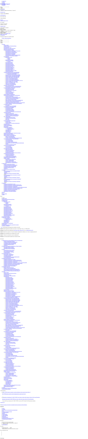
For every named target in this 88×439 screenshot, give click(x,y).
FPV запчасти (8, 344)
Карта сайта (4, 416)
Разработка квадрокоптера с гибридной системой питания (13, 263)
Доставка (3, 2)
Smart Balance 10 (8, 130)
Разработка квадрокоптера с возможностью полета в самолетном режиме (15, 187)
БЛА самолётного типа (7, 47)
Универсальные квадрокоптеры (11, 369)
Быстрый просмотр (7, 171)
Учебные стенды (6, 46)
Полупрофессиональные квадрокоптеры (10, 156)
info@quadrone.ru (3, 15)
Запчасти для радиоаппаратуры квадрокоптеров (13, 111)
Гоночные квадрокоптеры (10, 89)
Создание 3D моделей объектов (9, 257)
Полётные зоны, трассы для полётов (9, 48)
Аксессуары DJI (8, 146)
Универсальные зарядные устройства (12, 114)
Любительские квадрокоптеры (9, 153)
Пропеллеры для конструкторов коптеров (12, 101)
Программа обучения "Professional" (9, 248)
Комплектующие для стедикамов (11, 330)
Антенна (3, 387)
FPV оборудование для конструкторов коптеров (13, 325)
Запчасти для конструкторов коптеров (12, 321)
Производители (4, 414)
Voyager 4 (9, 61)
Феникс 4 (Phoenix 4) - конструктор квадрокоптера (14, 103)
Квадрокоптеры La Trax (9, 66)
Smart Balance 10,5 (9, 129)
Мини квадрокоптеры (9, 149)
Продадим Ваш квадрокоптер (8, 251)
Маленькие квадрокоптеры (10, 150)
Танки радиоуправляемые (8, 125)
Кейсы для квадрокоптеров (10, 136)
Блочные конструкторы (7, 124)
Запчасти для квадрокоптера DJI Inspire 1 (12, 79)
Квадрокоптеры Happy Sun (10, 67)
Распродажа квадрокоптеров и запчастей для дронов (10, 224)
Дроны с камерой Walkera (10, 160)
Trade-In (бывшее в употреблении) (9, 94)
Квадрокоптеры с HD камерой (10, 53)
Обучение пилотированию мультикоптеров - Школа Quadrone (11, 246)
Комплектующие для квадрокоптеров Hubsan (13, 74)
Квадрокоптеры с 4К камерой (10, 54)
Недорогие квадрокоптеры (10, 316)
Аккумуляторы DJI (9, 139)
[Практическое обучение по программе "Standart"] (12, 170)
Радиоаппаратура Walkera (10, 107)
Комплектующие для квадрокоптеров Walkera (13, 75)
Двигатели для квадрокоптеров (11, 83)
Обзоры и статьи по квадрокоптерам (9, 268)
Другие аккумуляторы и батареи (11, 144)
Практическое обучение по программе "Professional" (12, 181)
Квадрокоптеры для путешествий (11, 90)
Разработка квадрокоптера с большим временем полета (12, 184)
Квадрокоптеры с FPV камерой (11, 51)
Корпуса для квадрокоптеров (10, 307)
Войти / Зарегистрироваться (6, 38)
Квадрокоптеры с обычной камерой (11, 52)
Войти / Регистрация (3, 34)
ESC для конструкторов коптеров (11, 99)
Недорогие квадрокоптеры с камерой (12, 55)
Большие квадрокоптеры (10, 365)
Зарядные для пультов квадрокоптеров (12, 115)
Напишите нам (2, 12)
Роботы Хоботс (6, 45)
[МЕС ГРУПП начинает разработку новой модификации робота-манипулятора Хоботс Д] (16, 392)
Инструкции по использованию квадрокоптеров (11, 269)
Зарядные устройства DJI (10, 113)
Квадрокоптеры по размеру (8, 148)
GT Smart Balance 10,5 (7, 218)
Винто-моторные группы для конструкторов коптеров (14, 100)
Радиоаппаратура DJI (9, 108)
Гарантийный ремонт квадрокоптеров (10, 166)
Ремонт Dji (5, 168)
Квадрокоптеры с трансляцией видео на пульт (13, 292)
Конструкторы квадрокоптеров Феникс (8, 199)
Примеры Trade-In (7, 252)
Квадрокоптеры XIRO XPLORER (11, 70)
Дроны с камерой (6, 158)
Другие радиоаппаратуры (10, 110)
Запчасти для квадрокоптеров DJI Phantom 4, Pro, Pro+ (14, 80)
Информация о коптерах (6, 266)
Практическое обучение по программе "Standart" (11, 173)
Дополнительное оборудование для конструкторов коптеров (15, 102)
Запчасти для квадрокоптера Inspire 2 (11, 78)
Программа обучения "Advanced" (9, 247)
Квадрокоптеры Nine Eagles (8, 213)
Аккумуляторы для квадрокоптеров (11, 355)
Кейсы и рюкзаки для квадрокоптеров (10, 135)
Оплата (3, 408)
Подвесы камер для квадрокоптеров (9, 120)
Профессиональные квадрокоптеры (9, 157)
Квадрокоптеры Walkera (9, 60)
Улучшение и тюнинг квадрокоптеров (10, 165)
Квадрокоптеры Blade (9, 62)
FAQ (3, 410)
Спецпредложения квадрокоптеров (9, 87)
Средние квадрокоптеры (10, 364)
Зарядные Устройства (7, 112)
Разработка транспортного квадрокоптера (10, 189)
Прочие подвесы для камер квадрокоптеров (13, 123)
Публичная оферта (5, 417)
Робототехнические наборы (8, 133)
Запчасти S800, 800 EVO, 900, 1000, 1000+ (12, 77)
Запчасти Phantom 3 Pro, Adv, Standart (12, 81)
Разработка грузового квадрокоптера (10, 190)
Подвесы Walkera (8, 122)
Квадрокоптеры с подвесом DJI (11, 159)
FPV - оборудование (7, 116)
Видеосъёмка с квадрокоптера (8, 254)
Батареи (7, 143)
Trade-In (3, 249)
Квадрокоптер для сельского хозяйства (10, 191)
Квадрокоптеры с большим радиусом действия (13, 152)
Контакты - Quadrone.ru (6, 225)
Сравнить (5, 172)
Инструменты (6, 126)
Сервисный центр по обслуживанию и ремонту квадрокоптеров (12, 240)
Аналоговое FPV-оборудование (11, 118)
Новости (3, 413)
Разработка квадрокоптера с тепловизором (10, 186)
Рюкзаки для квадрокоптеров (10, 137)
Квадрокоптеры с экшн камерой (11, 161)
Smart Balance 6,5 (8, 131)
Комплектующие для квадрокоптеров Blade (12, 76)
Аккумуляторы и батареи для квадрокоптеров (9, 388)
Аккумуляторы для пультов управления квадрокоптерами (15, 356)
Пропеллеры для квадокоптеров (11, 84)
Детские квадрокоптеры (9, 93)
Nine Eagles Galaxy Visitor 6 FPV (19, 230)
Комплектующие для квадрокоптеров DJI (12, 298)
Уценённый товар (8, 91)
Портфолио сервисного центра (9, 167)
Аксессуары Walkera (9, 360)
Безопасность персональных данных (8, 418)
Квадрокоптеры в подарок (10, 88)
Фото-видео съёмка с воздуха (6, 253)
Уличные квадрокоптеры (10, 155)
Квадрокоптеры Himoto (9, 68)
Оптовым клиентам (5, 412)
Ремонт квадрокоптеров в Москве (9, 164)
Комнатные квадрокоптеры (10, 154)
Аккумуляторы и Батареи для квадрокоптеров (11, 138)
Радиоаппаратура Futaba (9, 109)
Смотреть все (2, 402)
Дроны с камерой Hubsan (10, 374)
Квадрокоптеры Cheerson (10, 64)
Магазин (3, 271)
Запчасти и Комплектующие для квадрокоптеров (11, 72)
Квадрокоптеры (6, 56)
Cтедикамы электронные (8, 104)
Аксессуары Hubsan (9, 147)
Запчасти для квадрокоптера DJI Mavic (12, 302)
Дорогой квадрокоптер (9, 92)
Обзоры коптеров (5, 415)
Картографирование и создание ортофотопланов (11, 256)
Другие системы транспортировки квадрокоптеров (14, 351)
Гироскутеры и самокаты (8, 127)
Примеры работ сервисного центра (9, 169)
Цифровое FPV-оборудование (10, 117)
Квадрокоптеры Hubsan (7, 204)
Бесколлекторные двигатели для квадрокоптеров (13, 86)
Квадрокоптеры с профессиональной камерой (13, 296)
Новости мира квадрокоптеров (9, 267)
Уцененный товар (7, 376)
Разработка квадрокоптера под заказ (9, 259)
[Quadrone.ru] (2, 9)
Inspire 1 (9, 58)
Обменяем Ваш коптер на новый (9, 250)
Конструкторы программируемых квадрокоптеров (12, 95)
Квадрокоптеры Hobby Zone (10, 65)
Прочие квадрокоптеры (9, 71)
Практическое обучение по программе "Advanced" (12, 177)
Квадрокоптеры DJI (9, 57)
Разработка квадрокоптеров (6, 258)
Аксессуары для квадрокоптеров (9, 145)
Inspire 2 (9, 59)
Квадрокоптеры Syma (9, 63)
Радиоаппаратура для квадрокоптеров (10, 106)
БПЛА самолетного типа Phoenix (9, 134)
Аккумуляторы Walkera (9, 141)
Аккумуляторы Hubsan (9, 140)
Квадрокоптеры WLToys (8, 208)
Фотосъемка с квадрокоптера (8, 255)
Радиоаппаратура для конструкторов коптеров (13, 97)
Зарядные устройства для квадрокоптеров (12, 339)
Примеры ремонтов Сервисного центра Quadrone (12, 270)
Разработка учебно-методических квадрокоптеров (12, 188)
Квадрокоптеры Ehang (9, 69)
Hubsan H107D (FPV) (29, 230)
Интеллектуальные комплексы (9, 49)
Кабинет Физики (6, 289)
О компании (4, 1)
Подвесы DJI (8, 121)
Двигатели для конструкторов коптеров (12, 98)
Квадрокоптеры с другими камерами (11, 162)
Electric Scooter (8, 132)
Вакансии (3, 5)
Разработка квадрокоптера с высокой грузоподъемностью (13, 185)
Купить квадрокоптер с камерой (9, 291)
